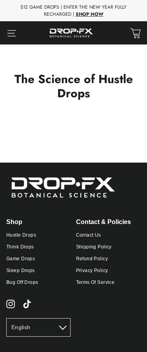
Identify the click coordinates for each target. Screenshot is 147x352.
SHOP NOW (89, 14)
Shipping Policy (94, 247)
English (20, 327)
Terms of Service (95, 282)
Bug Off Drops (22, 282)
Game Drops (20, 258)
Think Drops (20, 247)
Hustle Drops (21, 235)
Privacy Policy (92, 270)
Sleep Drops (20, 270)
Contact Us (88, 235)
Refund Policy (92, 258)
